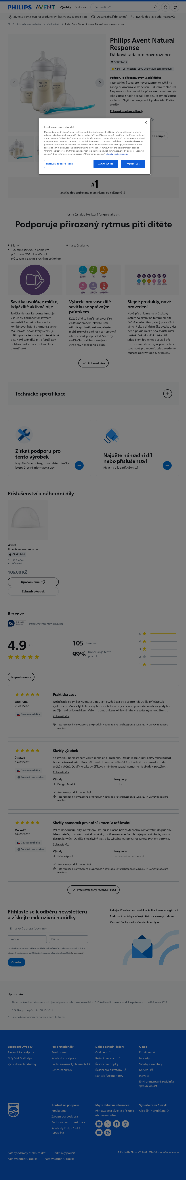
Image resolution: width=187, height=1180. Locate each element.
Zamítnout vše (105, 164)
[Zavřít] (146, 122)
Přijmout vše (133, 164)
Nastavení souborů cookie (59, 164)
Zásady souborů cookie (117, 154)
